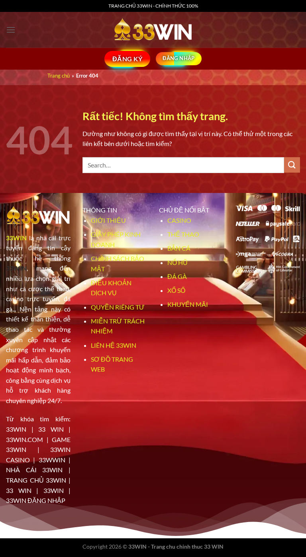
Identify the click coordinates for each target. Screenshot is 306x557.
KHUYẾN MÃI (187, 304)
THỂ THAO (183, 234)
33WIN (16, 237)
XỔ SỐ (176, 290)
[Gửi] (292, 165)
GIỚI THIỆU (108, 220)
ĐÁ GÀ (177, 276)
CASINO (179, 220)
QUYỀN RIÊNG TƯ (118, 307)
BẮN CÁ (178, 248)
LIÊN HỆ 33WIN (113, 345)
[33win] (153, 30)
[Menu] (11, 29)
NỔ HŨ (177, 262)
